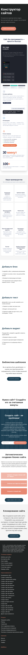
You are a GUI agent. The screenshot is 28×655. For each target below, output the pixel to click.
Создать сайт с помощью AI (7, 595)
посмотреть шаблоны (14, 378)
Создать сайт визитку (6, 597)
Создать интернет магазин (7, 601)
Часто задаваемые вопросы (8, 626)
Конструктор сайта (5, 559)
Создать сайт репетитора (7, 607)
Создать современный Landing (8, 579)
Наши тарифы (4, 561)
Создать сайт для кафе (6, 605)
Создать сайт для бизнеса (7, 581)
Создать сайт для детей (6, 583)
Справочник (4, 624)
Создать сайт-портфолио (7, 609)
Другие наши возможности (7, 613)
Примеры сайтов (5, 569)
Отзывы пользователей (6, 565)
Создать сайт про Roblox (7, 591)
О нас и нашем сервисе (6, 563)
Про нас (3, 638)
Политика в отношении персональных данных (12, 632)
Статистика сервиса (6, 567)
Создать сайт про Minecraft (7, 593)
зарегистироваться (20, 442)
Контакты (3, 640)
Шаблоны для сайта (6, 557)
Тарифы (3, 642)
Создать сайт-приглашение (7, 589)
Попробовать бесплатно (9, 145)
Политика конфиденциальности (8, 630)
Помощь (3, 622)
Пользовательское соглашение (8, 628)
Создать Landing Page (6, 577)
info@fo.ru (3, 647)
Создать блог (4, 603)
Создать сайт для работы (7, 587)
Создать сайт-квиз (5, 611)
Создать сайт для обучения (7, 585)
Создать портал (5, 599)
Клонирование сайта (6, 575)
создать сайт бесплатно (8, 28)
